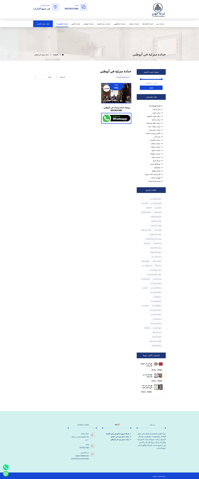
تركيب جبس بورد (155, 130)
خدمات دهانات (156, 143)
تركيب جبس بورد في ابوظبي (120, 439)
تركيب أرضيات (157, 243)
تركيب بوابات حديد (154, 126)
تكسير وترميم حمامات (153, 133)
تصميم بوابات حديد (147, 265)
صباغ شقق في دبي (156, 301)
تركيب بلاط (147, 243)
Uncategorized (155, 106)
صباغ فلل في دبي (156, 305)
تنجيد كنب (157, 137)
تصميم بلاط (158, 265)
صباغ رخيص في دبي (156, 292)
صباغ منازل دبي (157, 319)
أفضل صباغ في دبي (156, 203)
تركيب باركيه (156, 119)
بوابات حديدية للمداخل (155, 234)
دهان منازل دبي (157, 279)
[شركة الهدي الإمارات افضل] (158, 10)
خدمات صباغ (156, 150)
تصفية (151, 88)
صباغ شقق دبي (157, 297)
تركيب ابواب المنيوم (154, 116)
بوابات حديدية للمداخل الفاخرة (153, 239)
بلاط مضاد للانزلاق (146, 212)
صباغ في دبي (145, 305)
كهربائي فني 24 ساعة (155, 341)
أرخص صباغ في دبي (156, 199)
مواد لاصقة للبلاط (156, 345)
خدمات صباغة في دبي (155, 270)
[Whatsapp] (6, 473)
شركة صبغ (157, 160)
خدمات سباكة (156, 147)
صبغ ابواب (157, 167)
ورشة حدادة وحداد (154, 181)
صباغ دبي (145, 288)
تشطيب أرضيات (157, 261)
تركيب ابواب (156, 113)
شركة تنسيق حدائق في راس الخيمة (117, 434)
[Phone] (6, 467)
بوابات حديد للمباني (156, 221)
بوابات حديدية (157, 230)
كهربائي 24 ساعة (156, 337)
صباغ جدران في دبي (156, 283)
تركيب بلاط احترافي (156, 248)
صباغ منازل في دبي (156, 323)
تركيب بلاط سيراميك (153, 123)
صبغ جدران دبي (157, 328)
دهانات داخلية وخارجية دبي (154, 274)
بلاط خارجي (158, 208)
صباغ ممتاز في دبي (156, 314)
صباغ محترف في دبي (155, 310)
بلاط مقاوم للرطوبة (156, 216)
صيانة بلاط (147, 328)
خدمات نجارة (156, 157)
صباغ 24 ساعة (155, 164)
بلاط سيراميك (157, 212)
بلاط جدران (145, 203)
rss (116, 425)
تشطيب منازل (145, 261)
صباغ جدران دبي (145, 279)
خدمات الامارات (155, 140)
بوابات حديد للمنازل (156, 225)
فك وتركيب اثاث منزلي (153, 174)
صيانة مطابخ (156, 171)
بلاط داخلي (149, 208)
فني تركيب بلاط (157, 332)
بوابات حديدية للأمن (146, 230)
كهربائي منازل (156, 177)
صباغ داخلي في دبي (156, 288)
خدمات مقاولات (155, 154)
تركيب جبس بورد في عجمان (120, 436)
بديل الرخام (157, 109)
